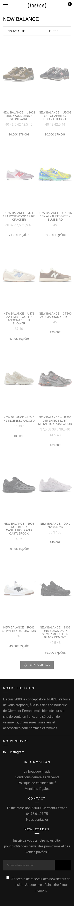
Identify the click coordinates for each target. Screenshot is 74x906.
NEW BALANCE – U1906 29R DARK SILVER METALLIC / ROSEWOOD (55, 421)
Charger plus (40, 665)
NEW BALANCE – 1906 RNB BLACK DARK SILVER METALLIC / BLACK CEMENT (55, 632)
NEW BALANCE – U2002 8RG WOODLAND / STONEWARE (19, 116)
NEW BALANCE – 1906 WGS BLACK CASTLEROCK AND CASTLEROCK (19, 528)
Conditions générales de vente (37, 777)
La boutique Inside (37, 771)
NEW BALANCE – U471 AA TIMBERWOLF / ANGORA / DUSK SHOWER (18, 318)
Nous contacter (37, 819)
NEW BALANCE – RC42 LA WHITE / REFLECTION (19, 629)
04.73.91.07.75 (37, 814)
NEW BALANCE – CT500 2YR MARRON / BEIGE (55, 315)
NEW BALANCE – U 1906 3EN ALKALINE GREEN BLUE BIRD (55, 216)
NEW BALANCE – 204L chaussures (55, 525)
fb (5, 752)
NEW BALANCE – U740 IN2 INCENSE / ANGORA (19, 419)
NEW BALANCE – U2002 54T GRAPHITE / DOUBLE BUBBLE (55, 116)
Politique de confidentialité (37, 783)
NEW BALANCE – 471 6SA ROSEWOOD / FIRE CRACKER (19, 216)
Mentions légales (37, 788)
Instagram (17, 752)
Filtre (54, 31)
